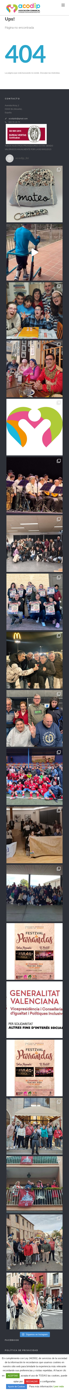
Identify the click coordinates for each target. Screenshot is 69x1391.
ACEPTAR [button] (13, 1375)
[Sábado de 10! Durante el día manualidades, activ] (34, 660)
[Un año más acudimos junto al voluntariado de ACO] (34, 1242)
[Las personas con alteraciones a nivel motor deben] (34, 252)
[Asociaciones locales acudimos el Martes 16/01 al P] (34, 835)
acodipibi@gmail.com (18, 118)
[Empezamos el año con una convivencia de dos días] (34, 1126)
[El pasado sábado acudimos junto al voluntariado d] (34, 776)
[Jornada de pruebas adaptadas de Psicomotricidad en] (34, 718)
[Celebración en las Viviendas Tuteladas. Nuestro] (34, 310)
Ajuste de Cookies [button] (16, 1386)
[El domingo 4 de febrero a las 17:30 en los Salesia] (34, 602)
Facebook (12, 1340)
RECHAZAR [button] (32, 1381)
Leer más (59, 1386)
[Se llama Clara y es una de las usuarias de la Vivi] (34, 1301)
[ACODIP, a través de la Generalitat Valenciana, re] (34, 1009)
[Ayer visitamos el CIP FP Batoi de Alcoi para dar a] (34, 893)
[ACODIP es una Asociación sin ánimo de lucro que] (34, 427)
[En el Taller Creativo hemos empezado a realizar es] (34, 194)
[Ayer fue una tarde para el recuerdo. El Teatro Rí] (34, 485)
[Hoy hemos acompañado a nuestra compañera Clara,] (34, 1184)
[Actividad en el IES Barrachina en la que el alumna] (34, 543)
